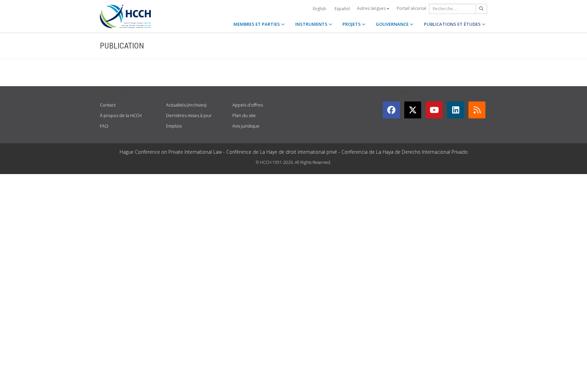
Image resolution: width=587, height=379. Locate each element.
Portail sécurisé (411, 8)
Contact (107, 105)
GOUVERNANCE (393, 24)
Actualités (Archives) (186, 105)
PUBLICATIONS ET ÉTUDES (453, 24)
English (319, 9)
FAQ (104, 126)
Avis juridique (246, 126)
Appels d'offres (247, 105)
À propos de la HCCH (121, 115)
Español (342, 9)
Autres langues (372, 8)
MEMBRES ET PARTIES (257, 24)
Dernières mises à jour (189, 115)
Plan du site (244, 115)
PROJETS (352, 24)
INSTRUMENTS (311, 24)
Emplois (174, 126)
